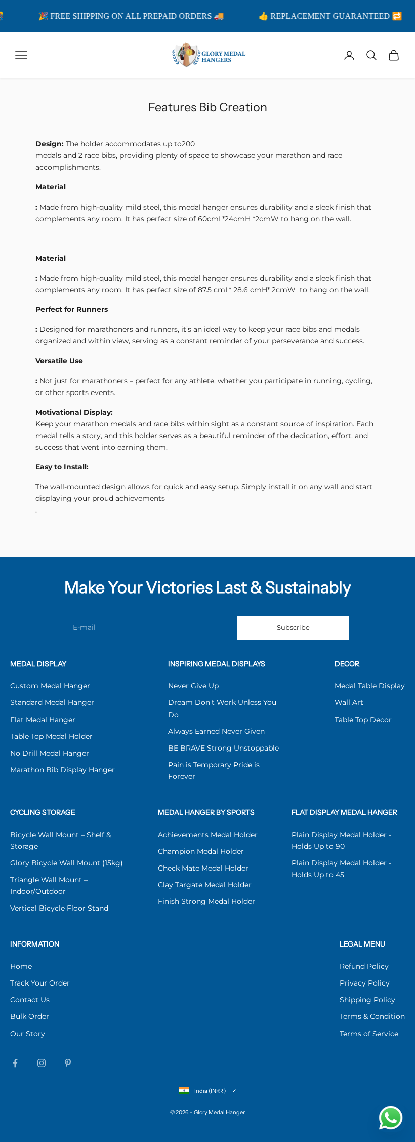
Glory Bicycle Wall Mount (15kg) (66, 863)
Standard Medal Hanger (52, 702)
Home (21, 966)
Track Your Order (40, 983)
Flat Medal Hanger (42, 719)
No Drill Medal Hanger (49, 753)
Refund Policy (364, 966)
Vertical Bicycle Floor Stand (59, 908)
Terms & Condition (372, 1016)
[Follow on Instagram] (41, 1063)
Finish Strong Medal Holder (206, 901)
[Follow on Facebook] (15, 1063)
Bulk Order (29, 1016)
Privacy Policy (365, 983)
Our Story (27, 1033)
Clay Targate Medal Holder (205, 884)
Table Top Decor (363, 719)
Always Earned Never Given (216, 731)
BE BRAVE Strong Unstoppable (223, 748)
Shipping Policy (367, 999)
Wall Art (349, 702)
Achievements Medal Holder (208, 834)
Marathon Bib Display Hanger (62, 769)
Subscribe (293, 627)
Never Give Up (193, 685)
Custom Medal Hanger (50, 685)
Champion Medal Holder (201, 851)
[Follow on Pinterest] (68, 1063)
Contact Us (30, 999)
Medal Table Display (370, 685)
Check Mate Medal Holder (203, 868)
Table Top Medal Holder (51, 736)
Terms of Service (369, 1033)
